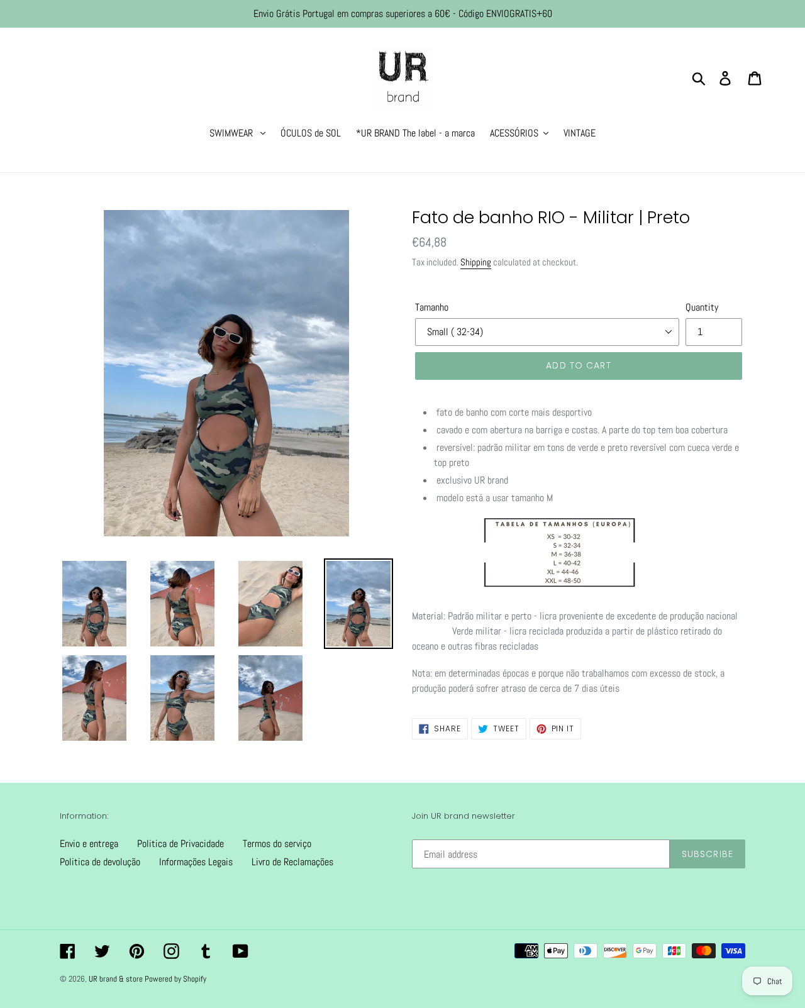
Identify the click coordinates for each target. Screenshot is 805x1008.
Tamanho (431, 307)
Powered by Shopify (175, 978)
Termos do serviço (277, 843)
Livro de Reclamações (292, 861)
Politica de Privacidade (180, 843)
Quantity (702, 307)
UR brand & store (117, 978)
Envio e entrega (89, 843)
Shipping (475, 262)
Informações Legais (196, 861)
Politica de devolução (100, 861)
